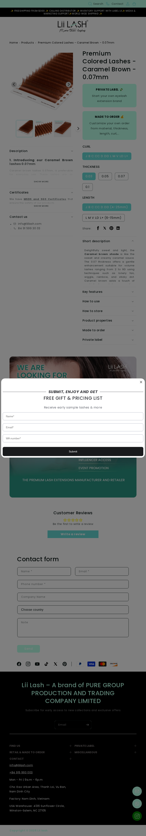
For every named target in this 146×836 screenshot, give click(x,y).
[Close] (141, 382)
